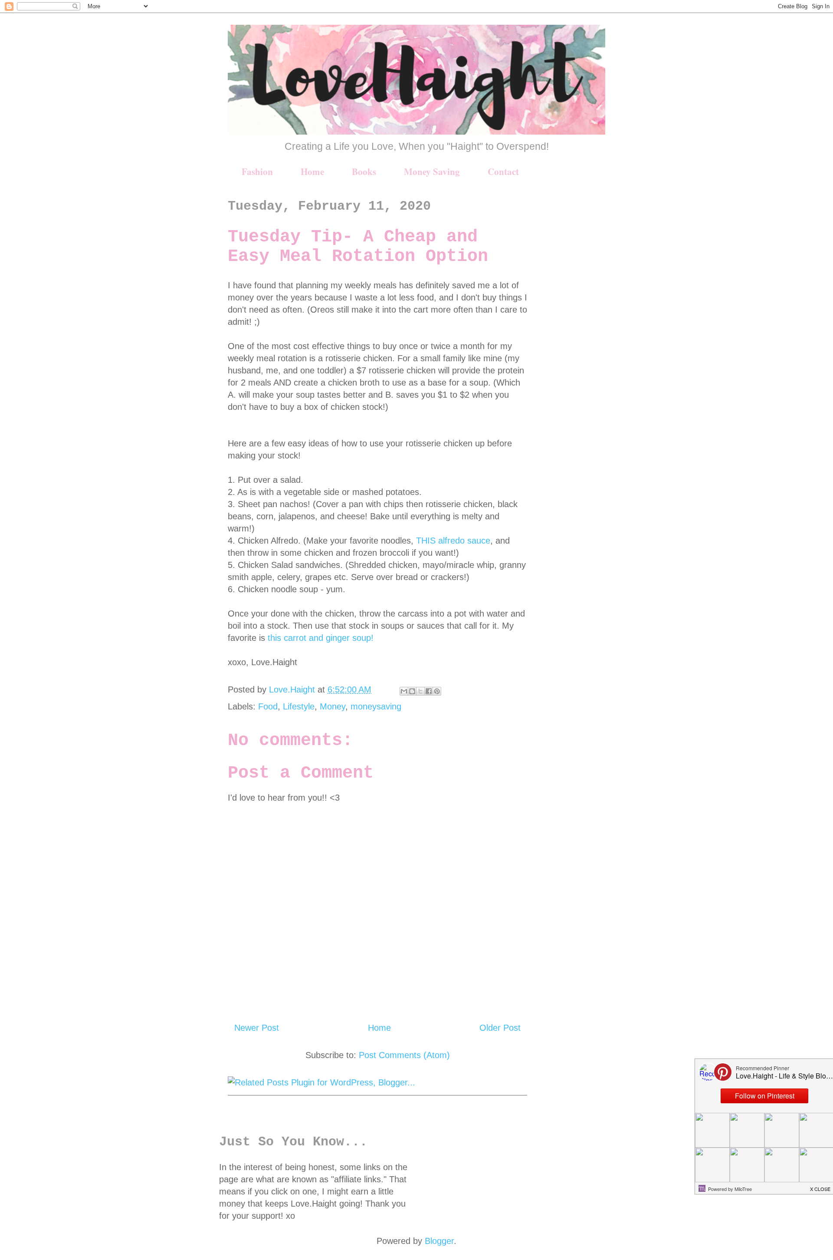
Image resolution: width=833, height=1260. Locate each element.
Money (332, 706)
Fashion (257, 171)
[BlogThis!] (412, 691)
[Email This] (404, 691)
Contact (503, 171)
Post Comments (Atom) (404, 1055)
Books (364, 171)
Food (268, 706)
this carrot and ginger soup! (319, 638)
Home (312, 171)
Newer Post (256, 1027)
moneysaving (376, 706)
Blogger (439, 1241)
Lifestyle (299, 706)
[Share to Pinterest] (437, 691)
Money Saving (432, 171)
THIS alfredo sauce (453, 540)
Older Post (500, 1027)
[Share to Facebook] (428, 691)
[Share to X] (420, 691)
